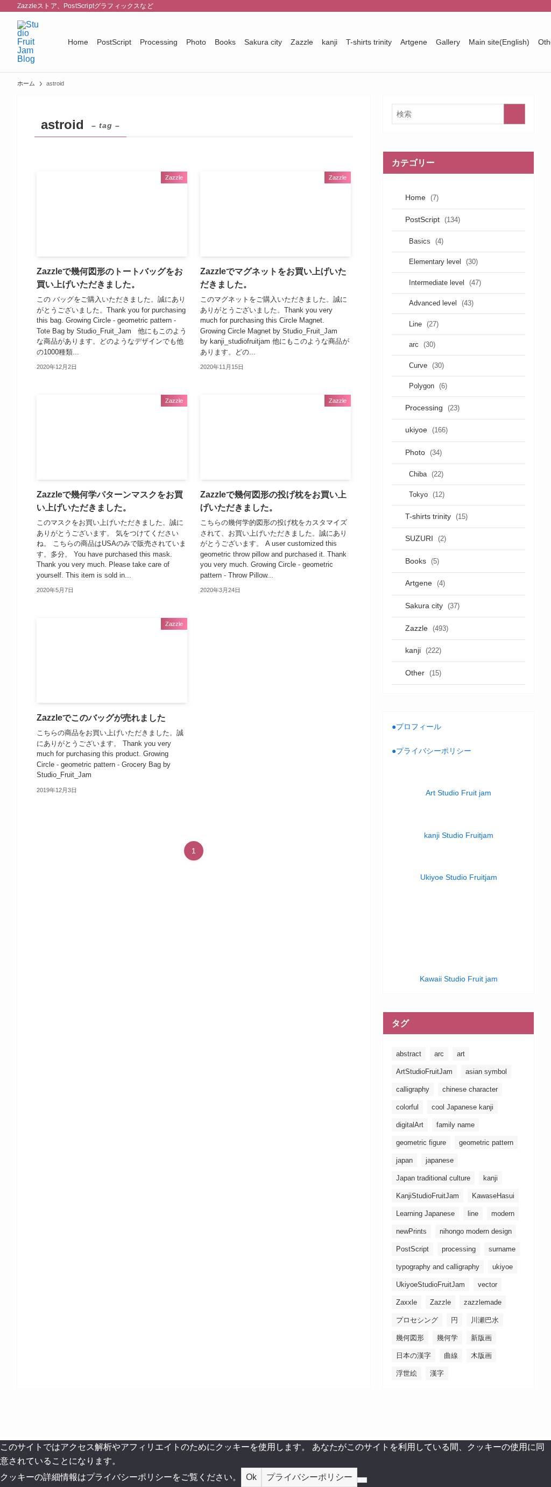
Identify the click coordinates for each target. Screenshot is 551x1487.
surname (502, 1249)
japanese (440, 1160)
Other (423, 672)
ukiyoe (426, 429)
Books (422, 561)
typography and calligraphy (437, 1267)
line (473, 1213)
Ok (251, 1477)
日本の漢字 (413, 1355)
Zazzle (426, 628)
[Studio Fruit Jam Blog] (29, 41)
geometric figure (421, 1143)
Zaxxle (406, 1302)
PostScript (432, 219)
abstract (408, 1054)
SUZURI (425, 538)
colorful (407, 1107)
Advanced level (441, 303)
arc (422, 344)
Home (422, 197)
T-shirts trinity (436, 516)
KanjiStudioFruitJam (427, 1196)
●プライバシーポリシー (431, 750)
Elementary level (443, 262)
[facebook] (457, 6)
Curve (426, 365)
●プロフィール (416, 726)
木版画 (481, 1355)
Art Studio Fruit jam (458, 792)
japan (404, 1160)
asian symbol (486, 1072)
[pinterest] (499, 6)
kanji (423, 650)
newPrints (411, 1231)
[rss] (513, 6)
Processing (432, 407)
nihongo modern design (476, 1231)
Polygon (428, 386)
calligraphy (412, 1089)
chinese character (470, 1089)
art (461, 1054)
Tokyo (426, 494)
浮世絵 (406, 1373)
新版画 (481, 1338)
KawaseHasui (493, 1196)
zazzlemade (482, 1302)
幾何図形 (410, 1338)
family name (455, 1125)
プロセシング (417, 1320)
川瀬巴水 (485, 1320)
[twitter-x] (471, 6)
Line (424, 324)
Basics (426, 241)
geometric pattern (486, 1143)
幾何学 (447, 1338)
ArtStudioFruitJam (424, 1072)
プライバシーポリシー (309, 1477)
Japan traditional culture (433, 1178)
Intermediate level (445, 283)
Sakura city (432, 605)
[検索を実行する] (514, 114)
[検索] (527, 6)
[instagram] (485, 6)
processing (459, 1249)
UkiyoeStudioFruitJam (430, 1284)
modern (502, 1213)
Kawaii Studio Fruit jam (459, 978)
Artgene (425, 583)
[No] (362, 1480)
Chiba (426, 474)
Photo (423, 452)
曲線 (451, 1355)
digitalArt (409, 1125)
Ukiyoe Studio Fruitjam (458, 877)
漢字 (437, 1373)
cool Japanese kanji (462, 1107)
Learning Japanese (425, 1213)
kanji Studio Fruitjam (458, 835)
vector (487, 1284)
